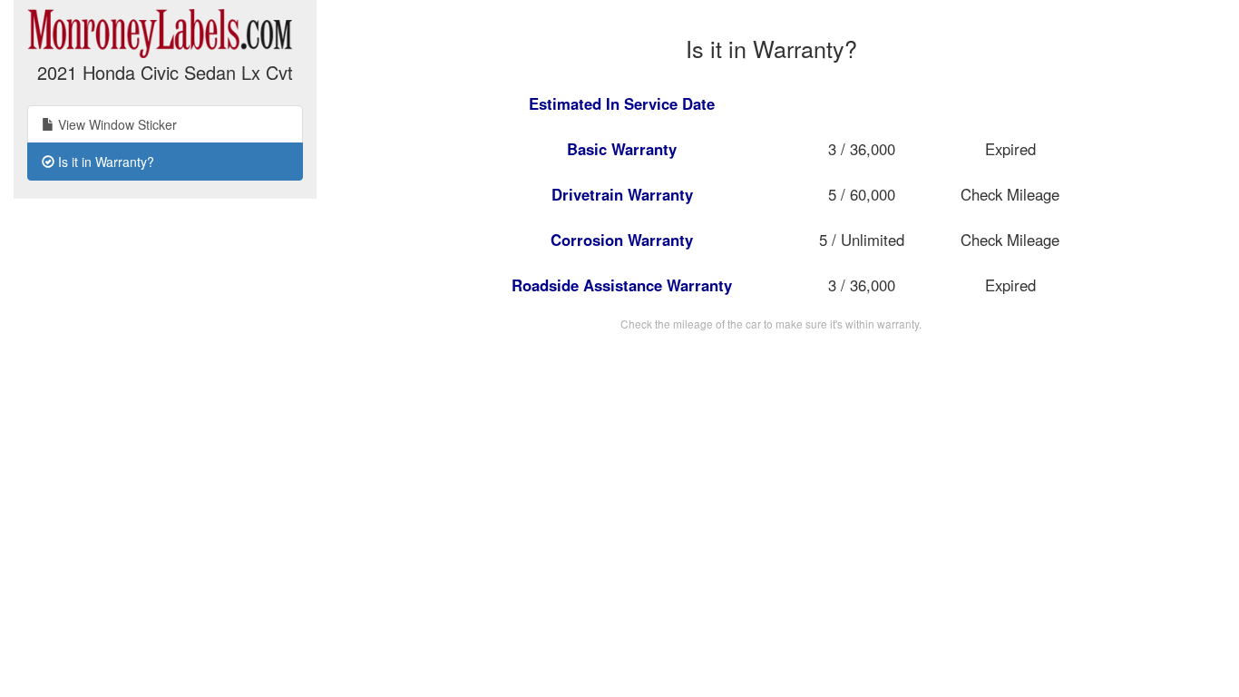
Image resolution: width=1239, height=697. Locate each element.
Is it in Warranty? (104, 161)
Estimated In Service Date (622, 103)
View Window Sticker (115, 124)
